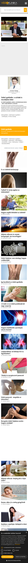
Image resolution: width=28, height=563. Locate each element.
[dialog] (14, 547)
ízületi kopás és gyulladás (14, 115)
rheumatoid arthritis (6, 143)
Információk (3, 131)
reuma (10, 142)
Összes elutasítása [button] (21, 556)
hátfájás (21, 142)
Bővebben (17, 544)
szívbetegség (4, 116)
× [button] (26, 532)
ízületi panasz (15, 142)
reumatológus (5, 140)
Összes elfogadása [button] (7, 556)
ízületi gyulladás (4, 115)
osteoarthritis (4, 142)
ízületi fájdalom (18, 140)
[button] (14, 560)
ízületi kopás (11, 140)
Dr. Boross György (12, 116)
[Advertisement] (14, 61)
